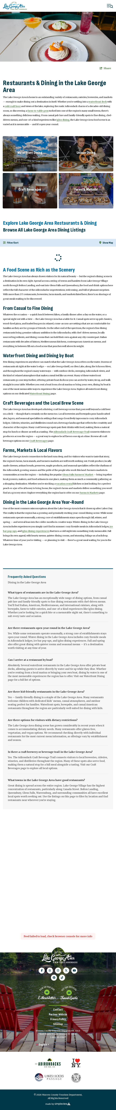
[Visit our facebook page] (42, 971)
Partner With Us (58, 1014)
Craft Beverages (38, 440)
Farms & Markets (89, 492)
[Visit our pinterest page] (54, 978)
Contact (58, 1009)
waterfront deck (98, 101)
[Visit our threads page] (50, 971)
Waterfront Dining (40, 393)
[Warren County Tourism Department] (59, 957)
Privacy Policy (58, 1019)
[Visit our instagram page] (58, 971)
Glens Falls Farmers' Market (77, 474)
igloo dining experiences (35, 531)
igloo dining (62, 119)
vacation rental (64, 483)
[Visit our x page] (66, 971)
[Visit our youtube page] (74, 971)
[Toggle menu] (110, 6)
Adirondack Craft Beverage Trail (71, 431)
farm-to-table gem (37, 110)
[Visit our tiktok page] (62, 978)
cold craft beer (13, 106)
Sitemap (58, 1024)
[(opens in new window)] (48, 1063)
